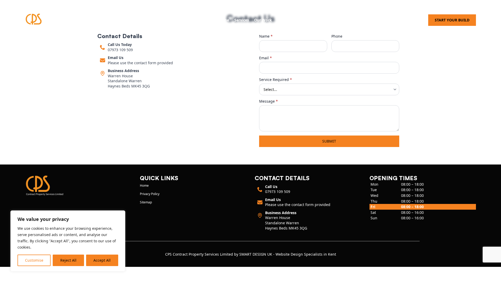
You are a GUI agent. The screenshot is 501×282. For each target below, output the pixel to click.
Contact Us (287, 19)
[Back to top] (493, 274)
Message (268, 101)
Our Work (263, 19)
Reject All (68, 260)
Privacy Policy (149, 194)
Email (265, 58)
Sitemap (146, 202)
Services (241, 19)
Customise (34, 260)
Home (223, 19)
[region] (67, 241)
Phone (336, 36)
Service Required (275, 79)
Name (266, 36)
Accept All (102, 260)
